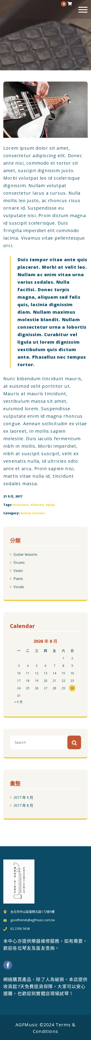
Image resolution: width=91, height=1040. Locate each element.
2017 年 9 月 (23, 797)
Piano (18, 578)
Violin (18, 570)
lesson (38, 505)
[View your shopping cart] (69, 3)
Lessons (22, 505)
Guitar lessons (32, 513)
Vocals (18, 586)
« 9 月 (18, 702)
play (51, 505)
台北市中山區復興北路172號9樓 (32, 912)
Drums (19, 562)
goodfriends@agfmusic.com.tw (32, 920)
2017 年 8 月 (23, 805)
